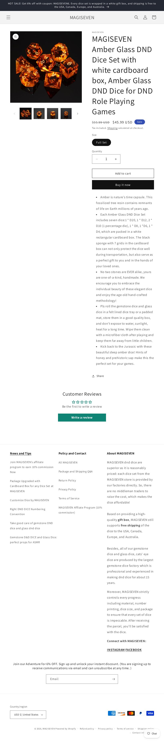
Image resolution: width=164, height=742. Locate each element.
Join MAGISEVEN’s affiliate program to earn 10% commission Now (32, 467)
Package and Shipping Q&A (76, 471)
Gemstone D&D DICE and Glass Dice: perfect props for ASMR (33, 539)
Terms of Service (69, 498)
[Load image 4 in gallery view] (66, 113)
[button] (8, 17)
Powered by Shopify (65, 728)
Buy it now (123, 185)
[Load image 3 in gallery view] (52, 113)
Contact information (143, 732)
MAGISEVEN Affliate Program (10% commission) (80, 510)
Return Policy (67, 480)
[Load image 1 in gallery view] (25, 113)
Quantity (97, 151)
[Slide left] (14, 113)
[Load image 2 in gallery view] (39, 113)
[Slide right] (77, 113)
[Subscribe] (113, 679)
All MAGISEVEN (68, 462)
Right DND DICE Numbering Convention (27, 511)
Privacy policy (105, 728)
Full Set (101, 142)
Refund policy (87, 728)
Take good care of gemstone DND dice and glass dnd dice (31, 525)
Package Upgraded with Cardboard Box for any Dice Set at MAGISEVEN (32, 486)
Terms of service (125, 728)
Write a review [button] (81, 417)
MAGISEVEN (49, 728)
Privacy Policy (67, 489)
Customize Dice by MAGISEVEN (29, 500)
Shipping (112, 127)
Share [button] (100, 376)
